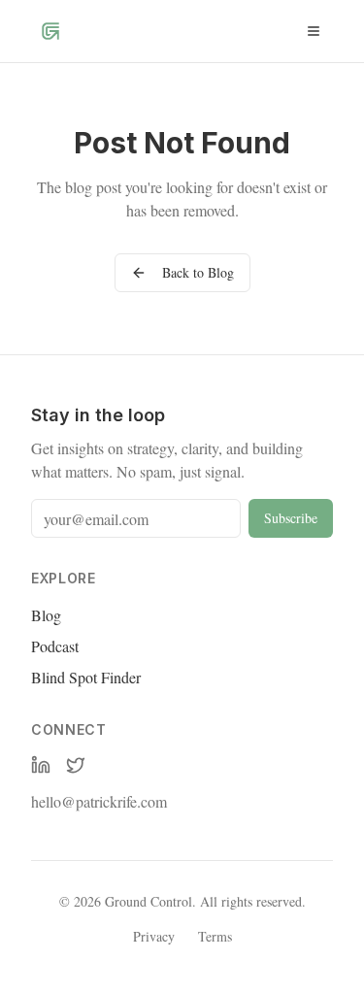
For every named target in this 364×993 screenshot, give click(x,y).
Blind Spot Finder (86, 677)
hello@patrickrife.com (99, 801)
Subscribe (290, 518)
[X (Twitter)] (75, 765)
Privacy (154, 936)
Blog (46, 615)
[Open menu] (313, 31)
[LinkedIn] (40, 765)
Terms (215, 936)
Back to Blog (198, 272)
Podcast (55, 646)
